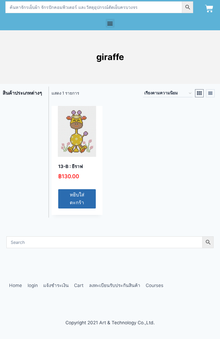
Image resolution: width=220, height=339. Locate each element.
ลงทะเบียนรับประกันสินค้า (114, 285)
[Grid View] (199, 93)
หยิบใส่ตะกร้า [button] (77, 198)
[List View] (210, 93)
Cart (78, 285)
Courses (154, 285)
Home (15, 285)
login (33, 285)
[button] (110, 23)
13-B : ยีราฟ (70, 166)
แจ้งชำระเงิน (56, 285)
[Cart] (209, 8)
